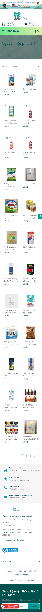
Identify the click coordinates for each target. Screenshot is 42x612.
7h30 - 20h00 (14, 478)
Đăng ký (9, 23)
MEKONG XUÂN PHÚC (15, 540)
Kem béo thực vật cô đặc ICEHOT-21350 (10, 91)
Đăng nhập (10, 25)
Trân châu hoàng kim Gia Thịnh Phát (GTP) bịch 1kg (11, 281)
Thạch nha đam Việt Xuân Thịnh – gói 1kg (10, 249)
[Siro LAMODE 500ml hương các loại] (30, 395)
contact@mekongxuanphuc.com (21, 495)
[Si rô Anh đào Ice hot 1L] (30, 143)
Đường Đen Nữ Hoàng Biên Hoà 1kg (29, 344)
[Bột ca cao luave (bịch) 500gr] (30, 301)
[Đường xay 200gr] (30, 174)
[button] (21, 557)
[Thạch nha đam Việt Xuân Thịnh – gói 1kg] (11, 237)
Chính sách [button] (6, 562)
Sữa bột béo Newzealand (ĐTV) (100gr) (30, 438)
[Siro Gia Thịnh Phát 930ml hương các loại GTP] (11, 427)
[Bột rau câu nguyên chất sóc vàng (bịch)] (30, 206)
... (34, 456)
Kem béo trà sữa (29, 89)
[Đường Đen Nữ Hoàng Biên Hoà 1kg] (30, 332)
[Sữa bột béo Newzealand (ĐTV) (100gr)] (30, 427)
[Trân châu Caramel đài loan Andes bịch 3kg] (30, 364)
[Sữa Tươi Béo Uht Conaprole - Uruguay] (30, 237)
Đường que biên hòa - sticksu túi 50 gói (11, 344)
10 (38, 456)
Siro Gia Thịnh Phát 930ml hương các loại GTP (11, 438)
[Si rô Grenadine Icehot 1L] (30, 111)
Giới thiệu (21, 580)
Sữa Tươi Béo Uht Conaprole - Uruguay (29, 249)
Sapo (26, 575)
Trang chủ (12, 580)
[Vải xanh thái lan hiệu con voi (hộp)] (30, 269)
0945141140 (15, 526)
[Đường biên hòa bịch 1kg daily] (11, 174)
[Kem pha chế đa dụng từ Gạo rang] (11, 111)
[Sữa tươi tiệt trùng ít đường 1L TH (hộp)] (11, 395)
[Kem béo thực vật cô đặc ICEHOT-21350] (11, 79)
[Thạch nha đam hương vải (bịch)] (11, 301)
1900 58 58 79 (14, 487)
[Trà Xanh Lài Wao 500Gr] (11, 364)
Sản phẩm (31, 580)
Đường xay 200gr (29, 184)
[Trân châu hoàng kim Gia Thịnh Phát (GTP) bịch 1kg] (11, 269)
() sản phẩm (34, 24)
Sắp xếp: (5, 66)
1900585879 (12, 607)
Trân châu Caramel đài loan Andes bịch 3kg (30, 375)
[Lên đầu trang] (36, 597)
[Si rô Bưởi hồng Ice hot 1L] (11, 143)
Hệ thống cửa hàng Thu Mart (19, 468)
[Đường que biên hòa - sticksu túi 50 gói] (11, 332)
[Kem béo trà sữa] (30, 79)
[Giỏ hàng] (25, 24)
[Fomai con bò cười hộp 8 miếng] (11, 206)
